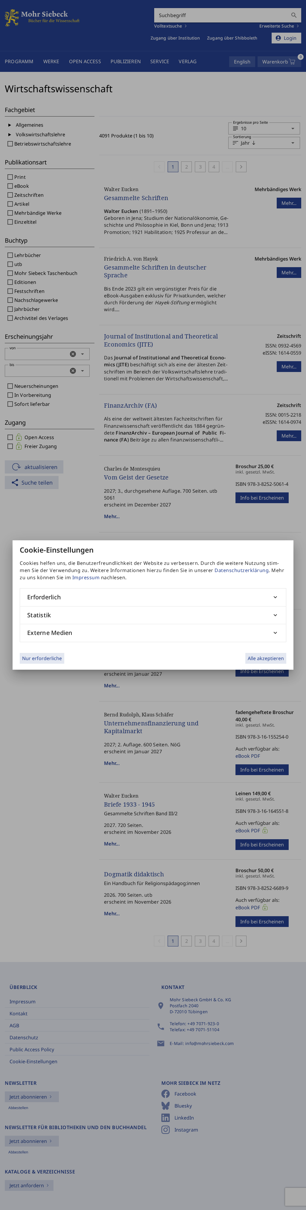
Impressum (86, 577)
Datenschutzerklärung (242, 570)
